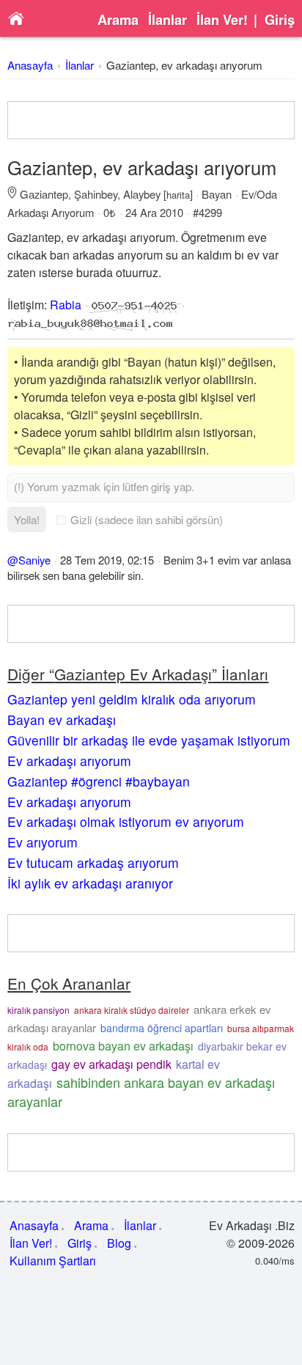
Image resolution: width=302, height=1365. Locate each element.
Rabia (65, 304)
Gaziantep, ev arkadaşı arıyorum (184, 65)
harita (178, 195)
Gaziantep (44, 194)
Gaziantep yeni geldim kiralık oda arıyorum (131, 699)
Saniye (34, 559)
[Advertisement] (150, 120)
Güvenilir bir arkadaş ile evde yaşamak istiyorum (148, 740)
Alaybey (142, 194)
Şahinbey (95, 194)
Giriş (280, 20)
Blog (119, 1243)
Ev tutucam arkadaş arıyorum (93, 862)
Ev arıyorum (42, 842)
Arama (118, 20)
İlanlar (167, 20)
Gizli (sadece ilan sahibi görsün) (146, 519)
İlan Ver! (222, 20)
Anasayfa (30, 65)
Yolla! (27, 519)
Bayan (217, 194)
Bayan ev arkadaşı (61, 719)
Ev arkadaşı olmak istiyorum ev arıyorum (125, 821)
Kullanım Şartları (53, 1260)
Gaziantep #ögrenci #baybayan (98, 781)
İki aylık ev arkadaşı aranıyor (90, 883)
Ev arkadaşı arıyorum (69, 760)
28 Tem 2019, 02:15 (107, 559)
